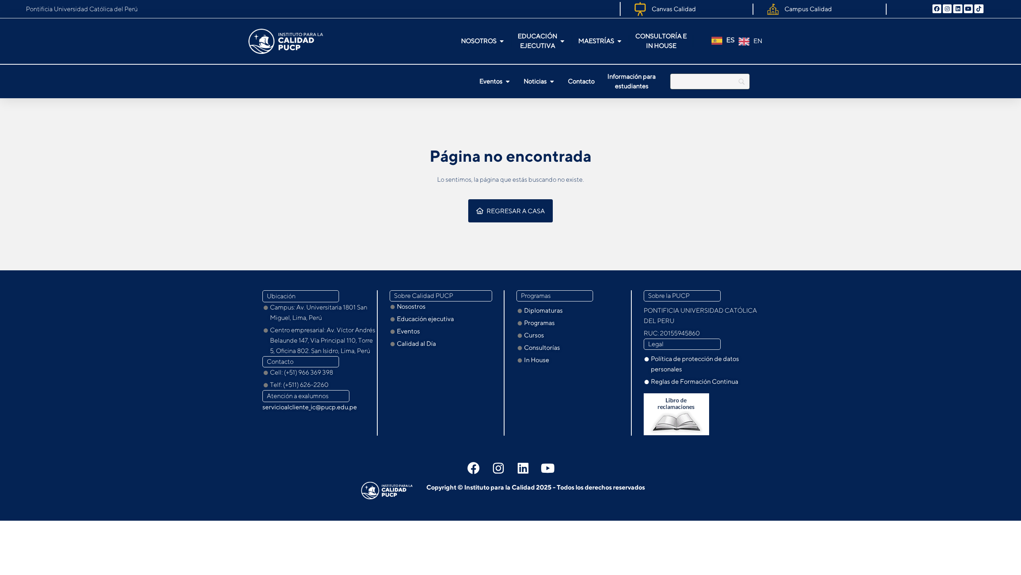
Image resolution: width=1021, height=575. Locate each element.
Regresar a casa (516, 211)
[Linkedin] (957, 8)
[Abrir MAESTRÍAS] (619, 41)
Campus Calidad (808, 9)
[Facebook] (936, 8)
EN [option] (757, 41)
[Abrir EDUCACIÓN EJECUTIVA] (562, 41)
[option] (750, 42)
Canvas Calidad (674, 9)
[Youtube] (968, 8)
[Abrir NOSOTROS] (502, 41)
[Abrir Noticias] (552, 81)
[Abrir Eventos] (508, 81)
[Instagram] (947, 8)
